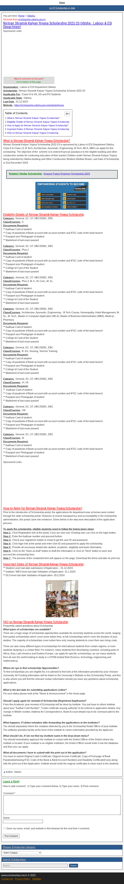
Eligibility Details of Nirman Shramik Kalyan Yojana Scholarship (38, 122)
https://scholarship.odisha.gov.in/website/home (39, 105)
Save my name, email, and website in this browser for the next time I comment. (48, 828)
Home (62, 2)
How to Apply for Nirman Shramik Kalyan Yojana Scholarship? (37, 125)
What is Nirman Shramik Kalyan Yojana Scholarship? (33, 118)
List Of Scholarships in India (62, 8)
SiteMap (36, 879)
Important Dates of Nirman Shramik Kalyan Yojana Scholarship (38, 129)
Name (6, 818)
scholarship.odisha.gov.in (32, 19)
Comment (9, 793)
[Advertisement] (29, 54)
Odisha (31, 16)
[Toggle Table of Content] (65, 113)
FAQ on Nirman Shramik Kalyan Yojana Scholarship (32, 133)
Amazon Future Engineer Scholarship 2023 (67, 173)
